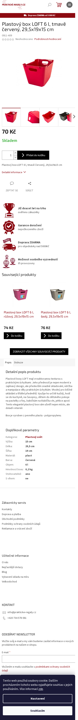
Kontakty (7, 509)
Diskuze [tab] (18, 362)
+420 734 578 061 (17, 618)
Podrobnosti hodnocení (47, 39)
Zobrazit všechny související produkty (39, 351)
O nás (5, 562)
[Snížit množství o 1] (15, 157)
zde (40, 689)
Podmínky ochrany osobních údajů (21, 524)
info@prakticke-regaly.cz (22, 612)
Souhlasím (37, 711)
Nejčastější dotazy (12, 567)
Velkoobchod (9, 582)
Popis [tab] (8, 362)
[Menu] (69, 5)
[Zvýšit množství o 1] (15, 153)
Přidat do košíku (35, 155)
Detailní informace (12, 172)
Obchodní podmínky (13, 519)
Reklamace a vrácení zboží (17, 529)
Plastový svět (33, 437)
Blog (4, 572)
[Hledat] (49, 5)
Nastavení (38, 699)
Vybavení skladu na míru (15, 577)
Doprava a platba (11, 514)
